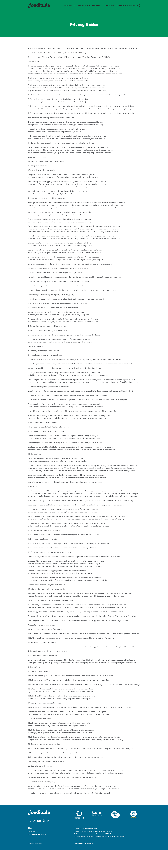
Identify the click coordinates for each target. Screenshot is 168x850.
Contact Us (133, 5)
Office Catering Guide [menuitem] (37, 834)
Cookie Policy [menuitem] (78, 843)
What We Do (69, 5)
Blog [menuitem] (30, 828)
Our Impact (96, 5)
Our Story (109, 5)
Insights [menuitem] (31, 831)
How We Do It (83, 5)
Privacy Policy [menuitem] (89, 843)
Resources (120, 5)
